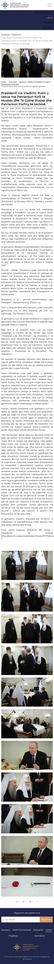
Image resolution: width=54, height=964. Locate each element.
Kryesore (6, 930)
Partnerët (38, 930)
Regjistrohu (46, 919)
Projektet (13, 936)
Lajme (49, 930)
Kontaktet (40, 936)
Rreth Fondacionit (22, 930)
